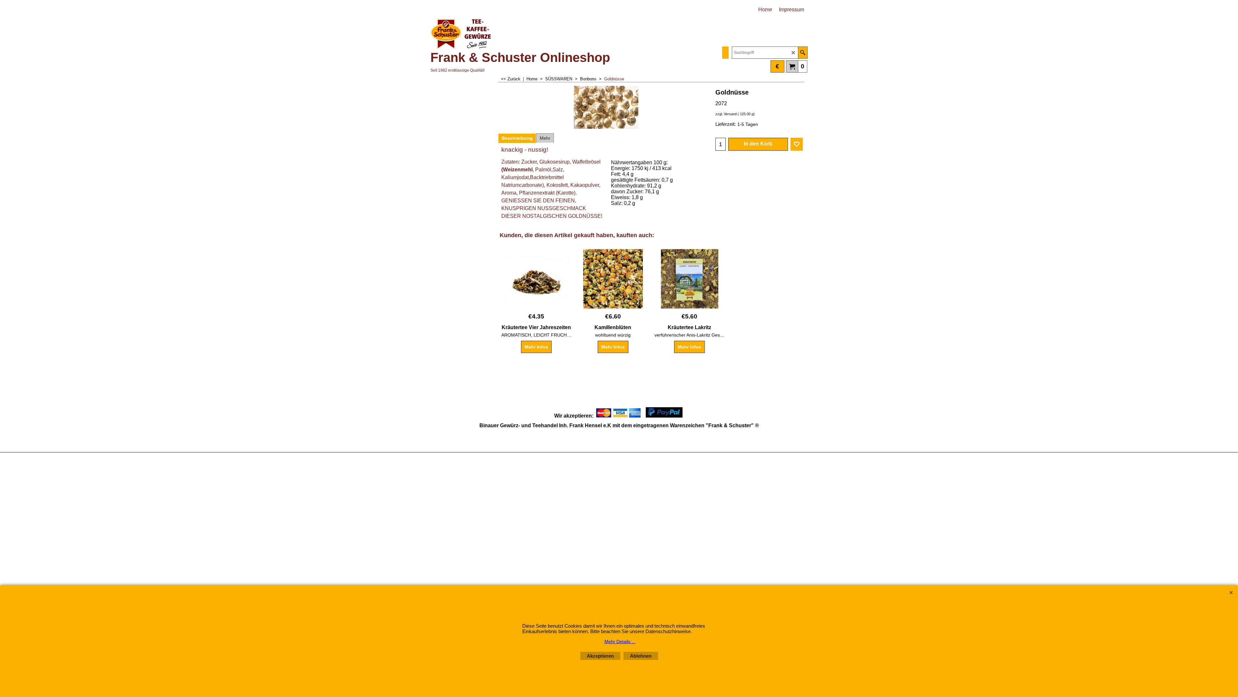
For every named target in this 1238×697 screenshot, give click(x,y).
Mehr (545, 138)
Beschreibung (517, 138)
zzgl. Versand (726, 114)
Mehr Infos (536, 346)
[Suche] (802, 52)
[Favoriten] (797, 144)
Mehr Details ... (619, 641)
